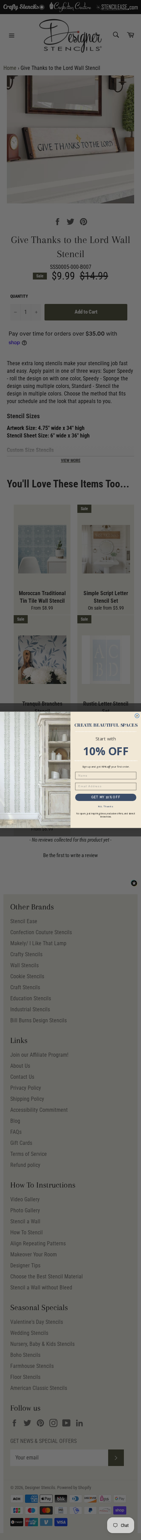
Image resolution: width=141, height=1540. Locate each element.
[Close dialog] (137, 716)
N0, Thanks (105, 806)
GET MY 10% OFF (105, 797)
